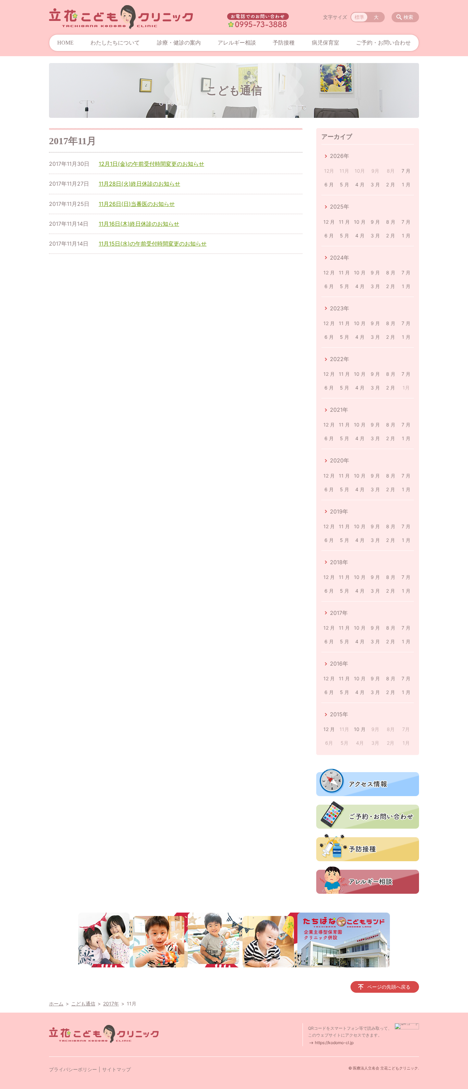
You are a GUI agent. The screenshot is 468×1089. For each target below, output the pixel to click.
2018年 (339, 562)
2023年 (339, 308)
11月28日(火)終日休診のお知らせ (139, 183)
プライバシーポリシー (73, 1069)
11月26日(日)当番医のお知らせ (137, 203)
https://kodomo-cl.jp (334, 1042)
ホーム (56, 1003)
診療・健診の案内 (179, 43)
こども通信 (83, 1003)
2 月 (390, 184)
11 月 (344, 222)
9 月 (375, 222)
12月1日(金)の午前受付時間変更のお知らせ (151, 163)
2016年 (339, 663)
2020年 (339, 460)
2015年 (339, 714)
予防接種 (284, 43)
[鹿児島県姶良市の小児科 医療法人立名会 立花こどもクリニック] (121, 17)
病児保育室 (325, 43)
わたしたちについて (115, 43)
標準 (359, 17)
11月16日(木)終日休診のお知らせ (139, 223)
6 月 (329, 184)
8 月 (390, 222)
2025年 (339, 206)
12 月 (329, 222)
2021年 (339, 409)
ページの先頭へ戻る (388, 987)
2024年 (339, 257)
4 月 (360, 184)
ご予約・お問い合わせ (383, 43)
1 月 (406, 184)
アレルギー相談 (237, 43)
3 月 (375, 184)
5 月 (344, 184)
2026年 (339, 155)
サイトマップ (116, 1069)
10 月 (360, 222)
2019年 (339, 511)
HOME (65, 43)
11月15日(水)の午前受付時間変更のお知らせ (153, 243)
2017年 (339, 612)
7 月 (406, 171)
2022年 (339, 359)
